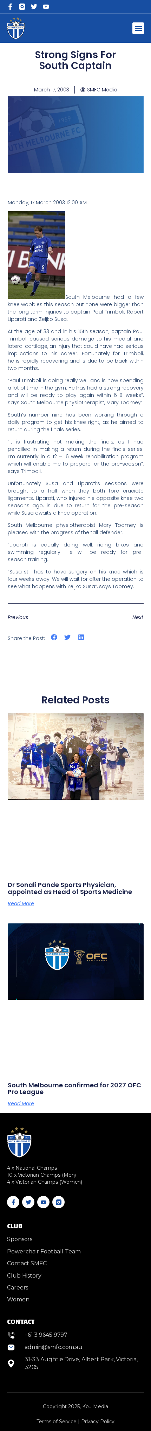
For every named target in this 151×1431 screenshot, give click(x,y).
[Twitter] (34, 7)
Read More (21, 903)
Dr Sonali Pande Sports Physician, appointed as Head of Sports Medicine (70, 888)
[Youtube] (43, 1202)
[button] (138, 28)
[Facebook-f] (10, 7)
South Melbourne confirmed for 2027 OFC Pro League (74, 1088)
